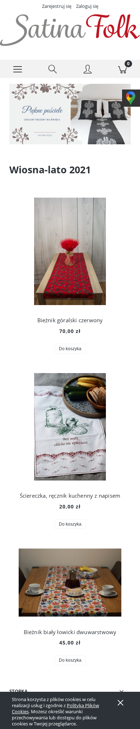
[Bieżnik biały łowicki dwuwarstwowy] (70, 583)
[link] (70, 114)
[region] (70, 114)
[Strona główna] (70, 30)
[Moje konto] (87, 70)
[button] (17, 69)
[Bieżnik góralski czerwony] (70, 251)
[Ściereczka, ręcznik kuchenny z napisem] (70, 427)
